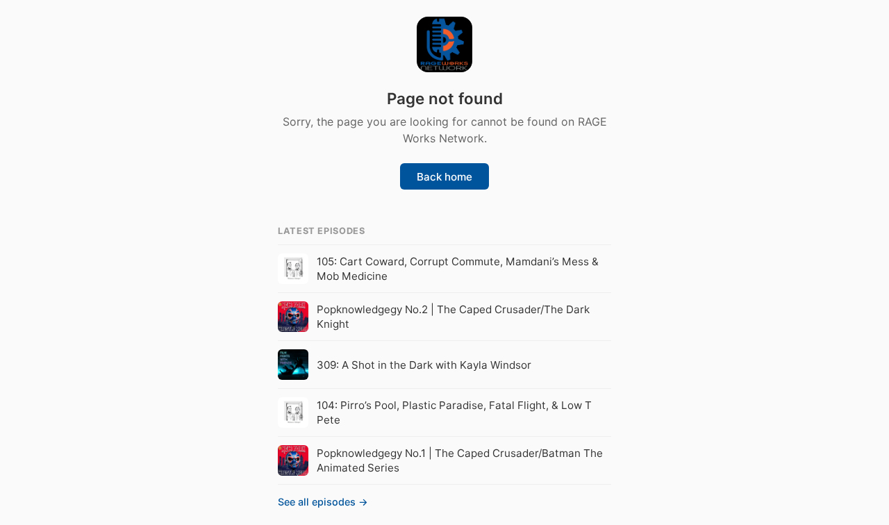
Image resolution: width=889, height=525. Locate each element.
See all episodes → (323, 502)
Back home (444, 176)
